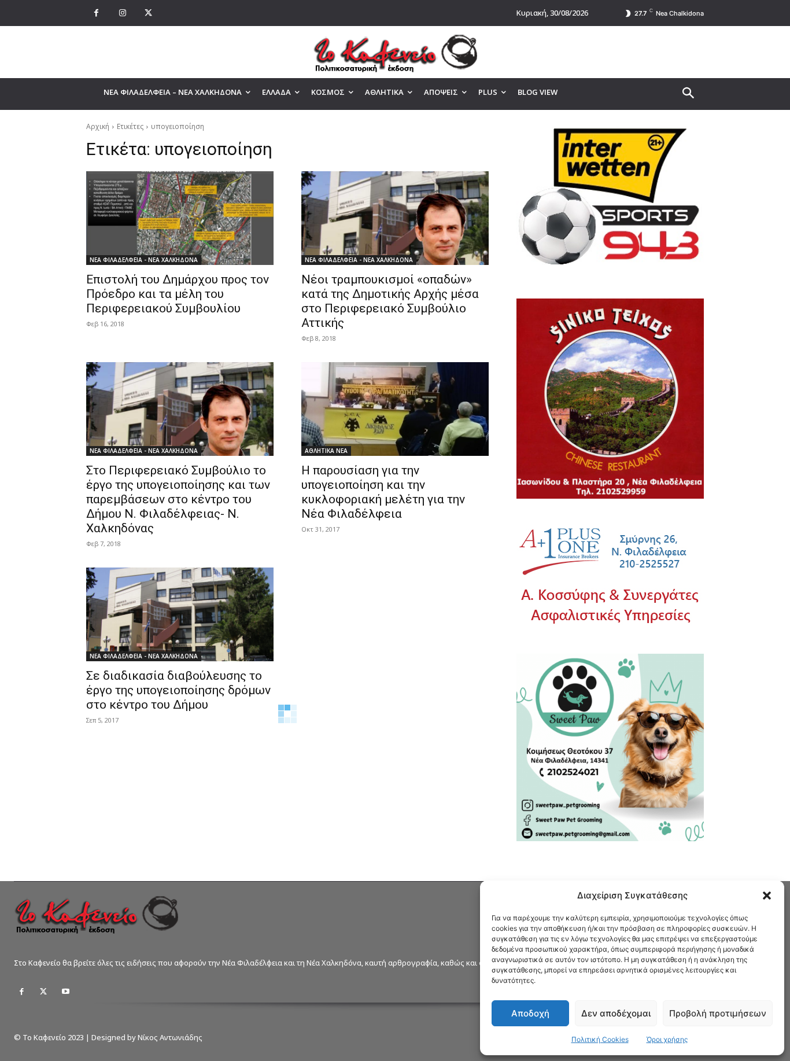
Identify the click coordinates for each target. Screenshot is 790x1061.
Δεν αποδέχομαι (616, 1013)
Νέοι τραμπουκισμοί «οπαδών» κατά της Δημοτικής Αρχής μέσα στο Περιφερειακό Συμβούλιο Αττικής (390, 301)
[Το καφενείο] (395, 52)
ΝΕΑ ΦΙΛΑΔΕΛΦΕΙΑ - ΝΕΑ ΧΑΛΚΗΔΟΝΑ (144, 260)
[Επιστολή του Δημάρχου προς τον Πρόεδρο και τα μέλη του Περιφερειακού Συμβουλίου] (180, 218)
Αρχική (97, 126)
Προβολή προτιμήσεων (717, 1013)
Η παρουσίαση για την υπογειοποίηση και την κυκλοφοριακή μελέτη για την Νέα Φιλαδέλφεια (383, 492)
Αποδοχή (530, 1013)
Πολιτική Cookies (600, 1039)
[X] (148, 13)
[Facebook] (96, 13)
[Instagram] (122, 13)
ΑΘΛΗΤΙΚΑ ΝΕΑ (326, 451)
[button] (767, 895)
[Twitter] (43, 991)
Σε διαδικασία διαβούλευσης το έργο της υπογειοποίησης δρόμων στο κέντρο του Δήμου (178, 690)
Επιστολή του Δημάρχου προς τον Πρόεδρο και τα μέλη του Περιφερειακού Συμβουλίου (177, 293)
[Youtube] (65, 991)
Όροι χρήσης (667, 1039)
